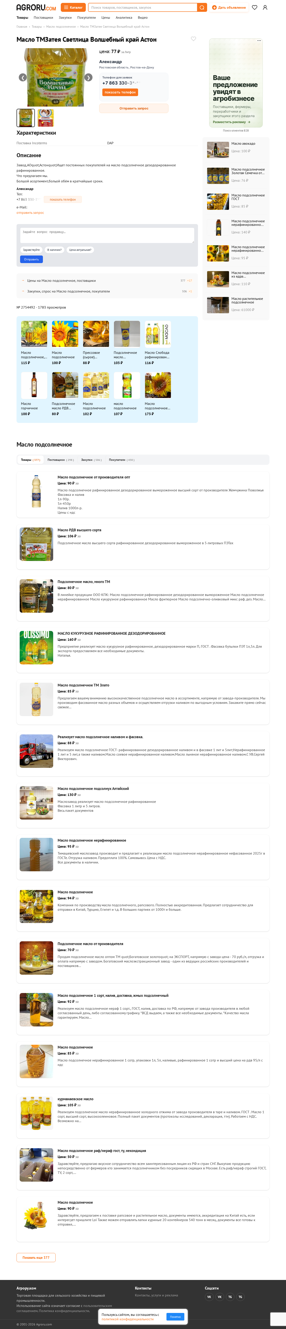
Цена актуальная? (80, 250)
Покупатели (86, 18)
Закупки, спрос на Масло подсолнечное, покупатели (68, 291)
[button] (202, 7)
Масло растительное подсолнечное (247, 300)
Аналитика (124, 18)
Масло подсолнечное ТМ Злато (83, 685)
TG (230, 1297)
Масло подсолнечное (61, 27)
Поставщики (43, 18)
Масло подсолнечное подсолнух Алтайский (93, 788)
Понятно (175, 1317)
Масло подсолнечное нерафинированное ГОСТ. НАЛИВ (248, 250)
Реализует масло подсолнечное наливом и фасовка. (100, 736)
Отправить (31, 259)
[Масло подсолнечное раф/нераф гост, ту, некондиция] (36, 1180)
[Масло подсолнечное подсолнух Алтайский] (36, 818)
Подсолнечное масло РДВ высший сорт (63, 405)
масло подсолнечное (125, 405)
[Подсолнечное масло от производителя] (36, 973)
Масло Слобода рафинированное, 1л (158, 354)
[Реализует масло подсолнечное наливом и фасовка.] (36, 766)
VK (209, 1297)
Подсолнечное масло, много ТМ (84, 581)
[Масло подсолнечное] (36, 921)
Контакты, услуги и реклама (156, 1295)
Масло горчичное (29, 405)
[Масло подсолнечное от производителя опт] (36, 507)
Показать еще (36, 1257)
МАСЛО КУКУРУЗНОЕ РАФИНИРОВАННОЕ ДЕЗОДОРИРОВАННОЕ (112, 633)
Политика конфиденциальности (64, 1310)
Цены (105, 18)
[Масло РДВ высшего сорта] (36, 559)
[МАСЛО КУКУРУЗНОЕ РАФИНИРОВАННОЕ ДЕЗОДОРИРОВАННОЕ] (36, 663)
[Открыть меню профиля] (265, 7)
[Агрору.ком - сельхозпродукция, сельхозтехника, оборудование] (36, 7)
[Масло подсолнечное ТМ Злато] (36, 715)
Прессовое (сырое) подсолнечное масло (94, 354)
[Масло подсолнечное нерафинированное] (36, 870)
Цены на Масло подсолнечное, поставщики (61, 280)
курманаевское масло (75, 1098)
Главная (22, 27)
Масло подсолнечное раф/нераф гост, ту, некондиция (102, 1150)
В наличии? (54, 250)
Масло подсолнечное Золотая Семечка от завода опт (248, 173)
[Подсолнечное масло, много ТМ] (36, 611)
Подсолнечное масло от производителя (90, 943)
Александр (110, 61)
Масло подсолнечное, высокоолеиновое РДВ (33, 354)
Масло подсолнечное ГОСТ (248, 197)
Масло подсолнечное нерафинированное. (157, 405)
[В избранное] (193, 39)
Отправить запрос (134, 108)
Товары (22, 18)
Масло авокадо (243, 143)
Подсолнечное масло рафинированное (127, 354)
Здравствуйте (31, 250)
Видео (143, 18)
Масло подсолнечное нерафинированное (92, 840)
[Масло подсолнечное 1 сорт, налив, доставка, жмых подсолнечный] (36, 1025)
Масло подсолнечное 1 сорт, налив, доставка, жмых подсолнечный (113, 995)
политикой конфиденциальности (128, 1319)
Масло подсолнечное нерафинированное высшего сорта (248, 224)
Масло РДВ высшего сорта (79, 529)
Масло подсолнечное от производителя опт (94, 477)
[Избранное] (254, 7)
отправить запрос (30, 212)
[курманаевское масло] (36, 1128)
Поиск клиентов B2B (236, 130)
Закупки (65, 18)
